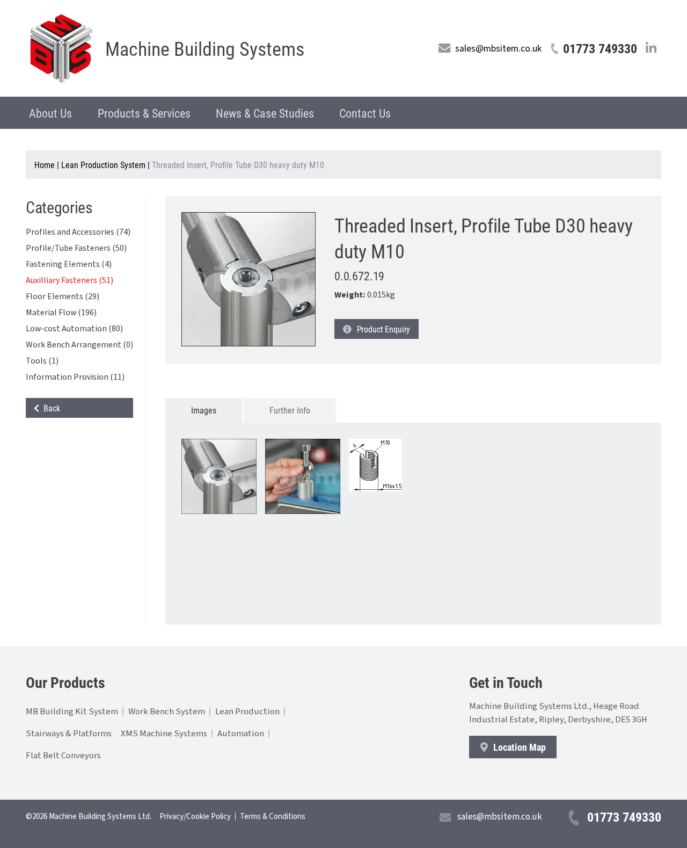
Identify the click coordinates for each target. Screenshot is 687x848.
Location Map (518, 747)
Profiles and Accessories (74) (78, 232)
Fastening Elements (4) (69, 264)
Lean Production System (103, 164)
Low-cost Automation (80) (74, 329)
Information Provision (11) (75, 377)
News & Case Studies (265, 113)
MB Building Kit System (72, 711)
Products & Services (144, 113)
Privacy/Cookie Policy (195, 817)
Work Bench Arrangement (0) (79, 345)
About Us (50, 113)
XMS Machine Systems (164, 733)
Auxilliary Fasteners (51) (69, 280)
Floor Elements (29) (62, 296)
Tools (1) (42, 361)
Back (49, 408)
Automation (240, 733)
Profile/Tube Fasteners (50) (76, 248)
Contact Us (365, 113)
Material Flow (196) (61, 312)
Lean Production (247, 711)
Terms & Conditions (272, 817)
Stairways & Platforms (69, 733)
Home (44, 164)
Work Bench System (166, 711)
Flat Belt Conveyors (63, 755)
